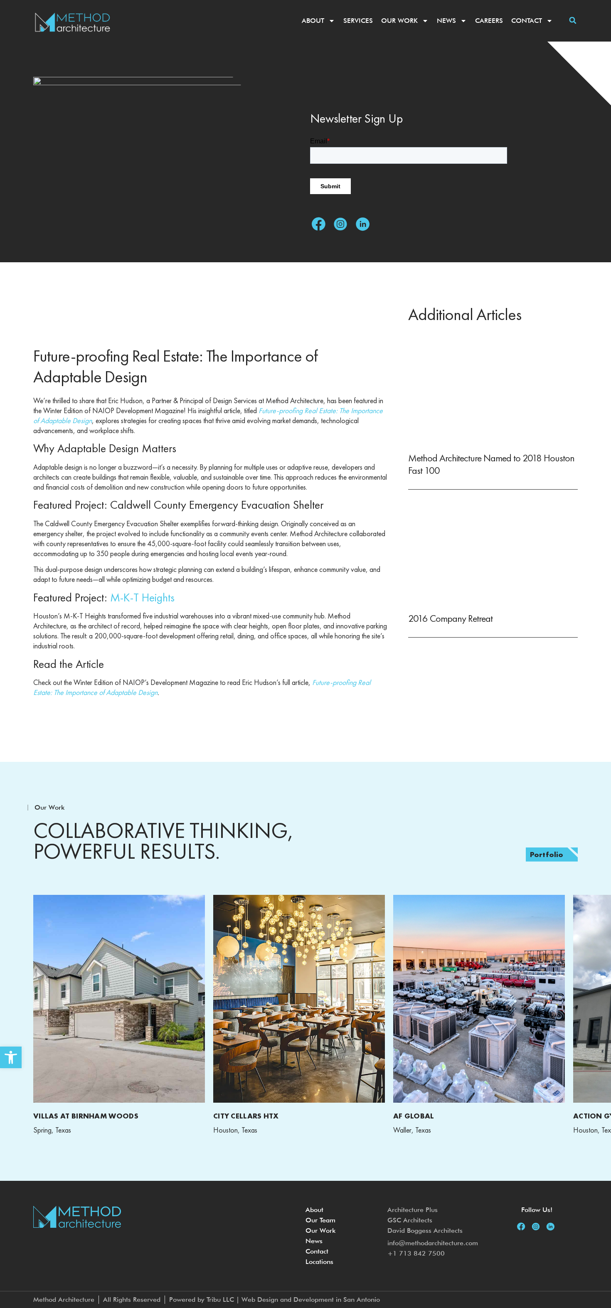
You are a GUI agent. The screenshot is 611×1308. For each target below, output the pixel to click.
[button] (572, 20)
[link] (11, 1057)
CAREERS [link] (489, 21)
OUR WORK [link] (399, 21)
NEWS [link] (446, 21)
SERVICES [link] (358, 21)
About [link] (313, 21)
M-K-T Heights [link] (142, 597)
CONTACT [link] (526, 21)
